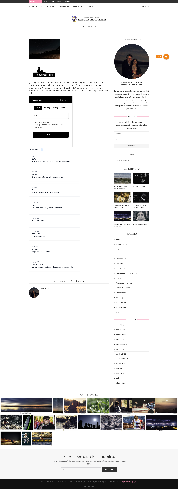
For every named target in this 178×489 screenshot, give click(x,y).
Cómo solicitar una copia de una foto (122, 226)
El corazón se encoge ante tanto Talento (139, 207)
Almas (118, 239)
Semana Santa (121, 292)
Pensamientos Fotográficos (126, 273)
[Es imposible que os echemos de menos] (122, 178)
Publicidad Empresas (124, 283)
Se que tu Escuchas (123, 288)
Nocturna (119, 263)
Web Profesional (48, 6)
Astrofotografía (121, 244)
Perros (118, 278)
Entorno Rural (121, 258)
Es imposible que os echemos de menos (120, 188)
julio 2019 (120, 368)
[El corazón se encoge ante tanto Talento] (141, 197)
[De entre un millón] (141, 178)
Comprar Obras (64, 6)
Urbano (118, 312)
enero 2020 (120, 339)
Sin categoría (121, 297)
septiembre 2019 (122, 359)
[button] (166, 57)
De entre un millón (139, 187)
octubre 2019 (121, 354)
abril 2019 (119, 378)
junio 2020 (120, 325)
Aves (117, 249)
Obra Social (78, 6)
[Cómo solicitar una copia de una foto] (122, 216)
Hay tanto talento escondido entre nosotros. (67, 1)
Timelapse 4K (121, 302)
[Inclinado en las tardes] (141, 216)
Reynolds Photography (129, 481)
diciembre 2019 (122, 344)
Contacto (90, 6)
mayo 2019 (120, 373)
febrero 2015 (121, 383)
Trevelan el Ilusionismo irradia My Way (121, 207)
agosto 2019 (120, 363)
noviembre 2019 (122, 349)
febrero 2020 (121, 334)
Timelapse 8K (121, 307)
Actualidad (33, 6)
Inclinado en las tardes (140, 224)
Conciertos (120, 254)
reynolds (45, 288)
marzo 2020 (120, 329)
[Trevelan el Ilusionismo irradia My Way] (122, 197)
